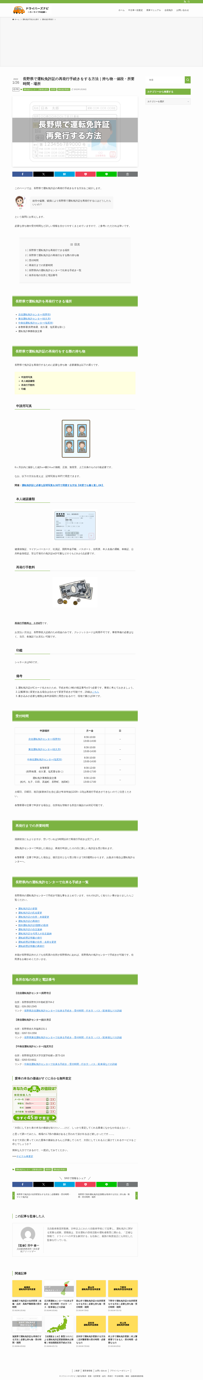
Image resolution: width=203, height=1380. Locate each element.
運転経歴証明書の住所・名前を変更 (37, 942)
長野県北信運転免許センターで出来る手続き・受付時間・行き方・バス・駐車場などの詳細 (73, 1010)
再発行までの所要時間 (41, 265)
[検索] (189, 1)
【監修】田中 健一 (28, 1245)
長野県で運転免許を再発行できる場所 (49, 250)
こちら (95, 692)
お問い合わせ (101, 1371)
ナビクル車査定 (24, 1156)
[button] (22, 174)
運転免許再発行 (64, 89)
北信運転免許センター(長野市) (34, 314)
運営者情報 (87, 1371)
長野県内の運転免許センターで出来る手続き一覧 (55, 270)
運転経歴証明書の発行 (30, 938)
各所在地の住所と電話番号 (43, 275)
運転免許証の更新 (27, 908)
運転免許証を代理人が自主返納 (35, 933)
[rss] (185, 1)
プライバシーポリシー (119, 1371)
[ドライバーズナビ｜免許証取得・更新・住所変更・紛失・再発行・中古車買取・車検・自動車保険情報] (32, 10)
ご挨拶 (77, 1371)
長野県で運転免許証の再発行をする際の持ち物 (54, 255)
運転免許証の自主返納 (30, 929)
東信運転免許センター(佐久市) (34, 318)
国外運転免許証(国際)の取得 (33, 925)
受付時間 (33, 260)
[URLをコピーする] (127, 174)
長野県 (53, 89)
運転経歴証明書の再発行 (31, 946)
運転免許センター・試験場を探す (36, 89)
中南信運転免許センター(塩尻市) (35, 323)
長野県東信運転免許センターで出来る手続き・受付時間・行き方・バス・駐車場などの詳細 (73, 1037)
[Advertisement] (101, 43)
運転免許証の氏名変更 (30, 913)
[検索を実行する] (188, 79)
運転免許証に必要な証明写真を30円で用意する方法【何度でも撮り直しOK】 (63, 485)
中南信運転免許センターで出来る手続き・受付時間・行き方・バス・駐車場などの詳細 (70, 1064)
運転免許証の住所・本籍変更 (33, 917)
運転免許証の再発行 (29, 921)
